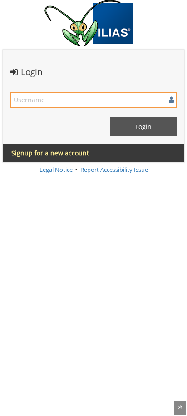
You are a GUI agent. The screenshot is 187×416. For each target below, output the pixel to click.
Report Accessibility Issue (114, 169)
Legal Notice (56, 169)
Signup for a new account (50, 153)
